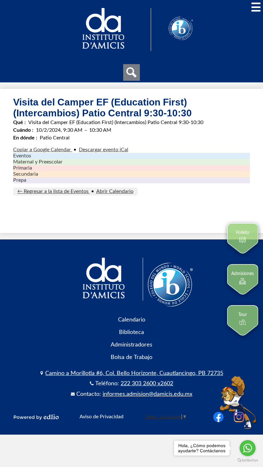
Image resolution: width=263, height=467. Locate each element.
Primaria (22, 168)
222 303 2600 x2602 (147, 383)
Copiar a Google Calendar (42, 149)
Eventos (22, 155)
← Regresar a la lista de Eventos (53, 191)
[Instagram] (239, 417)
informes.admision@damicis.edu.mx (147, 394)
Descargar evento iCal (103, 149)
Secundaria (25, 174)
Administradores (131, 345)
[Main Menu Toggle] (256, 7)
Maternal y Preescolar (38, 161)
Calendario (131, 320)
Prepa (19, 180)
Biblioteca (131, 332)
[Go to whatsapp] (248, 448)
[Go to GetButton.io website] (247, 460)
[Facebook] (218, 417)
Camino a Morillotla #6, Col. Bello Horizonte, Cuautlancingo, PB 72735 (134, 373)
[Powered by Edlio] (36, 417)
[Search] (131, 72)
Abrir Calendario (114, 191)
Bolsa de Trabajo (131, 357)
